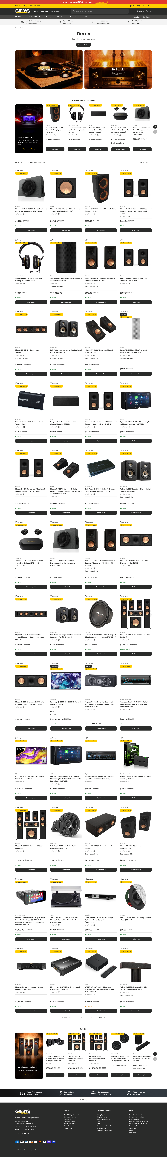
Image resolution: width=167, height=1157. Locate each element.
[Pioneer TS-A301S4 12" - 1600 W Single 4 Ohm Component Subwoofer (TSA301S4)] (101, 614)
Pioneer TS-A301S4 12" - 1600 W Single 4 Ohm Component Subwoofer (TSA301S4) (100, 636)
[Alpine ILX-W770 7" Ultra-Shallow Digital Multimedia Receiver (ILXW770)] (136, 401)
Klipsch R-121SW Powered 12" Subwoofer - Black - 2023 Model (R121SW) (65, 210)
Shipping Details (102, 1117)
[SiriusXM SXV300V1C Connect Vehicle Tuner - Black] (31, 401)
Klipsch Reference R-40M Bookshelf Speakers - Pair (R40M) (133, 279)
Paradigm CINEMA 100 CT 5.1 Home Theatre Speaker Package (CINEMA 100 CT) (55, 1058)
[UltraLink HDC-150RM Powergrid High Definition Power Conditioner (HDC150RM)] (101, 897)
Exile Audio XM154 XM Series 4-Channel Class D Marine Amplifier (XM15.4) (100, 490)
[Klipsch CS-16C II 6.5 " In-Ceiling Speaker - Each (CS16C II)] (136, 897)
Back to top (83, 1100)
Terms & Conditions (70, 1126)
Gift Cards (132, 1132)
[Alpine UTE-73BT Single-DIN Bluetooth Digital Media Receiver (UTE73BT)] (101, 755)
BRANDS (44, 11)
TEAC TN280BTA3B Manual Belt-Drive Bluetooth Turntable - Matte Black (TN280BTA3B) (64, 920)
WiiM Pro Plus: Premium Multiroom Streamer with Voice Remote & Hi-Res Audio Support (99, 989)
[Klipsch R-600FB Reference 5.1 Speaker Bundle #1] (136, 614)
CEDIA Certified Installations (138, 1124)
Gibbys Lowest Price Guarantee (107, 1126)
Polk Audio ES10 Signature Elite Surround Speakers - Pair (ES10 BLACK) (65, 636)
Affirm (98, 1121)
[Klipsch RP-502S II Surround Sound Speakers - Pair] (136, 825)
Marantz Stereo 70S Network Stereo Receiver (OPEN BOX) (29, 988)
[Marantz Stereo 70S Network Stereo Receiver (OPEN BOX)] (31, 966)
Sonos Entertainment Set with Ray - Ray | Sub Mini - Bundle (142, 1058)
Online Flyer (133, 1128)
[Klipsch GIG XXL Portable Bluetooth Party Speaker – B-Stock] (55, 113)
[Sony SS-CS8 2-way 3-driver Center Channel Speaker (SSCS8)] (98, 113)
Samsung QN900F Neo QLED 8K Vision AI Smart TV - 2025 (65, 703)
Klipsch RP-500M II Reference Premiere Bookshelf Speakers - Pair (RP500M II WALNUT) (100, 563)
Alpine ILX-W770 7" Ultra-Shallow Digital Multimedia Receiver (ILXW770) (135, 423)
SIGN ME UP (101, 2)
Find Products (49, 86)
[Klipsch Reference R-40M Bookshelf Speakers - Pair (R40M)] (136, 257)
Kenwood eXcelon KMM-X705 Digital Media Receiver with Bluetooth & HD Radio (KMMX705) (133, 704)
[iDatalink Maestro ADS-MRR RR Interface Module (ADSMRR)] (136, 755)
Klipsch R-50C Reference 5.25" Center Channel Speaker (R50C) (134, 562)
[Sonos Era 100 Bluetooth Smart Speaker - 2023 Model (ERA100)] (66, 257)
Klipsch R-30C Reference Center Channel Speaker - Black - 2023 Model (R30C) (29, 637)
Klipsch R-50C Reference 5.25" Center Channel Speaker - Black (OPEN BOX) (30, 703)
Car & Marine (75, 17)
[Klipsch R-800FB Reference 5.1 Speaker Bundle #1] (31, 825)
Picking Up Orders (102, 1115)
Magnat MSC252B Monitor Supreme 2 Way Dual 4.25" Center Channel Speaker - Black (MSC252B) (100, 704)
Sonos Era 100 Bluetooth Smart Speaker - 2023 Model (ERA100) (66, 279)
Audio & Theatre (35, 17)
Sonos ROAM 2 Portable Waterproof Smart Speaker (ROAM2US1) (133, 351)
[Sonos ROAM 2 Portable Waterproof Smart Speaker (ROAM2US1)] (136, 329)
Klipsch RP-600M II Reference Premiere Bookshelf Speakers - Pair (100, 279)
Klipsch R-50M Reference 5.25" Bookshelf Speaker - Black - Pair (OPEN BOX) (101, 423)
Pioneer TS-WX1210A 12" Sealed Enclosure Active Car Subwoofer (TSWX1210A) (31, 210)
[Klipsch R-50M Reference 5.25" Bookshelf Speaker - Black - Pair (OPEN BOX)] (101, 401)
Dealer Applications (135, 1126)
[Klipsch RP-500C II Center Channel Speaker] (101, 825)
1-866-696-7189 (30, 1127)
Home (17, 28)
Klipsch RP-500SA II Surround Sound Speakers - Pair (99, 351)
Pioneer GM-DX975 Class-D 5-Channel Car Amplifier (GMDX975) (65, 988)
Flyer (150, 6)
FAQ (138, 6)
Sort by (30, 162)
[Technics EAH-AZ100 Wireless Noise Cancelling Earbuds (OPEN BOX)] (120, 113)
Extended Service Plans (136, 1115)
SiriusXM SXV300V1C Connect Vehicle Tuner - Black (29, 423)
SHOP (36, 11)
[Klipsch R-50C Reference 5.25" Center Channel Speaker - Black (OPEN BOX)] (31, 681)
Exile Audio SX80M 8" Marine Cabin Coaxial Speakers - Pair (63, 847)
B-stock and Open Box (136, 1117)
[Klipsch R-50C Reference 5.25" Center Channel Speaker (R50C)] (136, 540)
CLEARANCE (55, 11)
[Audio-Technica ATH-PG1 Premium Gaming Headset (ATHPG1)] (77, 113)
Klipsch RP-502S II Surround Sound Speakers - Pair (133, 847)
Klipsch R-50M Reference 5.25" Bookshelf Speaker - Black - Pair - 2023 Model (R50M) (136, 211)
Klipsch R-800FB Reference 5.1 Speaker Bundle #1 (30, 847)
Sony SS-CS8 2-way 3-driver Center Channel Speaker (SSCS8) (97, 130)
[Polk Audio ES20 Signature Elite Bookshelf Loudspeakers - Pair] (66, 329)
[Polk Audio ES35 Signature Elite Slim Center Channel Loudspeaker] (136, 966)
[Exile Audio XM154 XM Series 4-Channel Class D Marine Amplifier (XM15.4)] (101, 468)
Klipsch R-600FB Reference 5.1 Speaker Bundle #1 (135, 636)
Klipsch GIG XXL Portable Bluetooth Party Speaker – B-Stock (55, 130)
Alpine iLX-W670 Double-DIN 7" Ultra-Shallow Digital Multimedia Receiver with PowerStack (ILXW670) (65, 778)
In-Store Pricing (101, 1128)
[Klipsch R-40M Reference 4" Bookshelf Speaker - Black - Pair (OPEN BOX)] (31, 468)
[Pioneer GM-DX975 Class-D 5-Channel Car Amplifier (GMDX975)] (66, 966)
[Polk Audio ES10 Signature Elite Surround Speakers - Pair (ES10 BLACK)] (66, 614)
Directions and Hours (70, 1117)
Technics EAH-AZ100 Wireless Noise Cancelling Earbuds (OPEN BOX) (120, 130)
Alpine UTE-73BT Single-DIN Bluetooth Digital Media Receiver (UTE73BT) (99, 777)
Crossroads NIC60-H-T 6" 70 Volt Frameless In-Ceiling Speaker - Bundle (120, 1058)
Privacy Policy (68, 1128)
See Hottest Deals (29, 149)
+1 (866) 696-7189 (34, 6)
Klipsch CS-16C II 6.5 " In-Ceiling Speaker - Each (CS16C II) (135, 919)
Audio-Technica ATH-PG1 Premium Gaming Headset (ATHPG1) (77, 130)
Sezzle (98, 1124)
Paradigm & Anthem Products (138, 1121)
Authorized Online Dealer (104, 1130)
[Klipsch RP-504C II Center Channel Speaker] (31, 329)
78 (91, 1017)
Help (133, 6)
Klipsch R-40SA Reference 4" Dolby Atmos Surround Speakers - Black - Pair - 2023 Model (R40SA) (66, 491)
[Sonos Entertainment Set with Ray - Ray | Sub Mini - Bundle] (142, 1042)
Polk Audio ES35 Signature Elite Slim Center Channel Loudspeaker (133, 988)
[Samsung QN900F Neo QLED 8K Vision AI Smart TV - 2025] (66, 681)
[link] (66, 1017)
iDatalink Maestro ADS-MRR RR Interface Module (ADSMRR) (135, 777)
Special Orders (134, 1119)
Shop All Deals (83, 45)
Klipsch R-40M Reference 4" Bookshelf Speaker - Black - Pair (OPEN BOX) (30, 490)
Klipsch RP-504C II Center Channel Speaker (28, 351)
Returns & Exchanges (103, 1119)
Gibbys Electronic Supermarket (28, 1150)
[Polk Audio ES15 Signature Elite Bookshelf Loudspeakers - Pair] (136, 468)
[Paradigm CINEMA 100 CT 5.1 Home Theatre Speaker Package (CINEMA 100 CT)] (55, 1042)
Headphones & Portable (55, 17)
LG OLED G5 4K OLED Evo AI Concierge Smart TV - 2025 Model (29, 777)
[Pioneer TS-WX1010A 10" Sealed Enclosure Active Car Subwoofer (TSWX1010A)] (142, 113)
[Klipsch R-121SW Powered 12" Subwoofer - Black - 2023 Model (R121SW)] (66, 188)
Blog (144, 6)
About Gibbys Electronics (72, 1115)
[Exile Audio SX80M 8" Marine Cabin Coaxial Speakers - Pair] (66, 825)
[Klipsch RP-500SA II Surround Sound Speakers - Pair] (101, 329)
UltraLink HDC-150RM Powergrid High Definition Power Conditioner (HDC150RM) (99, 920)
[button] (149, 11)
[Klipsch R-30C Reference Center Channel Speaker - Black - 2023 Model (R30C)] (31, 614)
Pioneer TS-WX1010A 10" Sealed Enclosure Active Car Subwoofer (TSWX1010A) (141, 131)
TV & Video (19, 17)
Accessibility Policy (70, 1124)
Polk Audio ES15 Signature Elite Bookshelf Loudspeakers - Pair (135, 490)
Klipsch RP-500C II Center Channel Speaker (98, 847)
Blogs (131, 1130)
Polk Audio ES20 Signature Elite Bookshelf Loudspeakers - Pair (66, 351)
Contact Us (67, 1119)
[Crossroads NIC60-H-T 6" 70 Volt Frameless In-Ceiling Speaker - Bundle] (120, 1042)
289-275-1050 (29, 1129)
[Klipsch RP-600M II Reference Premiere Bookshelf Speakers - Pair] (101, 257)
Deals (21, 28)
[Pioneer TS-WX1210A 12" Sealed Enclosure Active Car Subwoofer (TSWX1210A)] (31, 188)
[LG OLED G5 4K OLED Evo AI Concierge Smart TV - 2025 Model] (31, 755)
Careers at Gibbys (69, 1121)
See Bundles (29, 1075)
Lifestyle (88, 17)
